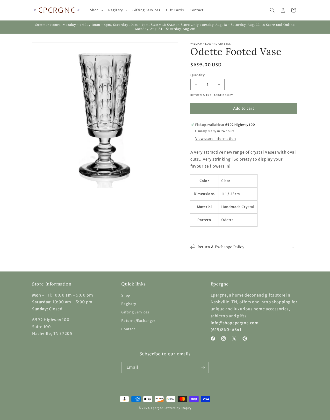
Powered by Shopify (178, 408)
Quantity (197, 75)
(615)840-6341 (226, 329)
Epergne (157, 408)
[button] (96, 10)
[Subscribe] (203, 367)
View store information (215, 138)
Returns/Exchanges (138, 320)
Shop (125, 295)
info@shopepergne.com (235, 322)
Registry (128, 304)
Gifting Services (135, 312)
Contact (128, 329)
